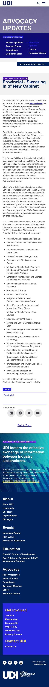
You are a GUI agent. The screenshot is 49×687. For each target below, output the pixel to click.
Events (8, 527)
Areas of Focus (13, 46)
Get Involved (16, 609)
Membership (11, 619)
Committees (12, 49)
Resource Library (37, 52)
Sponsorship (11, 622)
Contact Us (10, 646)
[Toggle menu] (43, 3)
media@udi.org (40, 664)
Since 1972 (8, 504)
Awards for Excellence (14, 540)
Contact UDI (15, 640)
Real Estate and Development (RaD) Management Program (20, 559)
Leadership (8, 508)
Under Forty (11, 626)
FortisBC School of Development (19, 554)
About (8, 498)
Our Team (7, 511)
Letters (32, 49)
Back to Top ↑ (24, 425)
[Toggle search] (38, 3)
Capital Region (10, 515)
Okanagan (8, 519)
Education (11, 548)
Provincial (9, 394)
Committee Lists (14, 53)
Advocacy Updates (34, 44)
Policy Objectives (14, 42)
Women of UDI (12, 630)
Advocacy (11, 569)
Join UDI (9, 615)
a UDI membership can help (21, 481)
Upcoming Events (11, 532)
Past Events (9, 536)
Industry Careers (13, 634)
